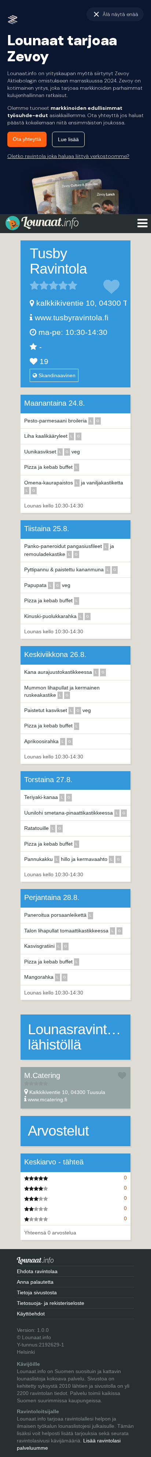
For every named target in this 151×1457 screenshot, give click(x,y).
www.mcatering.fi (47, 1099)
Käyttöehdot (31, 1314)
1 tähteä (34, 285)
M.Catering (42, 1075)
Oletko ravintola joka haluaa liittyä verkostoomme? (68, 156)
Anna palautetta (35, 1282)
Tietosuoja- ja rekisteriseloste (50, 1303)
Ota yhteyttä (27, 139)
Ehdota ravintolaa (37, 1271)
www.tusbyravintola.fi (71, 317)
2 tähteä (39, 285)
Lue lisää (68, 139)
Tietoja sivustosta (37, 1292)
